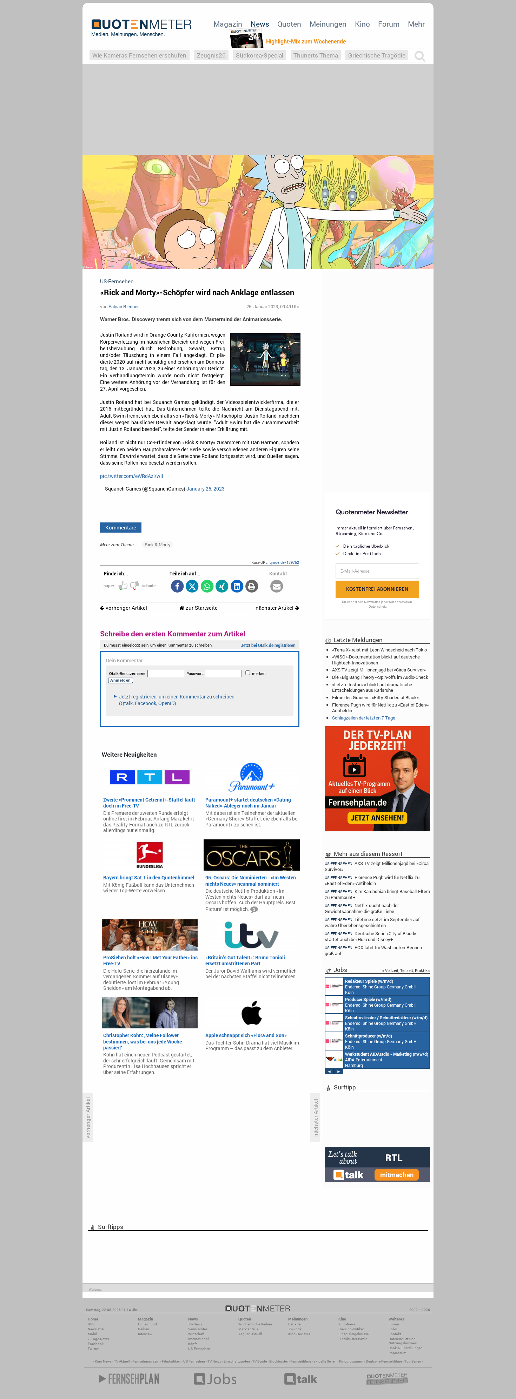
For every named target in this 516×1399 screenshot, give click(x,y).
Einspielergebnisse (353, 1334)
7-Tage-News (98, 1339)
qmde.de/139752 (284, 562)
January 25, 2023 (205, 489)
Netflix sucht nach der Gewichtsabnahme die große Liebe (362, 908)
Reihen (143, 1329)
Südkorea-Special (259, 55)
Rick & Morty (158, 544)
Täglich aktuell (250, 1334)
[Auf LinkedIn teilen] (236, 586)
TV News (214, 1361)
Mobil (92, 1334)
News (260, 24)
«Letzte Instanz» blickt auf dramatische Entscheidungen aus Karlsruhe (372, 687)
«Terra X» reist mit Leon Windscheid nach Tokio (379, 650)
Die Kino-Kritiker (351, 1329)
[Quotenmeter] (141, 28)
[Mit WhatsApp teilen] (206, 586)
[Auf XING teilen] (222, 586)
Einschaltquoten (237, 1361)
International (198, 1339)
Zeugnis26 (211, 55)
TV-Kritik (295, 1329)
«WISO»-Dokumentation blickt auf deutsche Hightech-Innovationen (376, 659)
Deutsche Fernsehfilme (384, 1361)
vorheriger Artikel (125, 607)
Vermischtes (197, 1329)
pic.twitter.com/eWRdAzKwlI (131, 476)
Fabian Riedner (123, 306)
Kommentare (120, 527)
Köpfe (192, 1343)
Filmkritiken (171, 1361)
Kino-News (347, 1324)
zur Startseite (201, 607)
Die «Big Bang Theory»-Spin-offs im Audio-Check (380, 677)
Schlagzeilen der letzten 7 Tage (363, 718)
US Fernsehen (194, 1361)
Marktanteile (248, 1329)
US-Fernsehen (199, 1348)
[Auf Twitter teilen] (192, 586)
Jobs (393, 1329)
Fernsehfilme (300, 1361)
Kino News (103, 1361)
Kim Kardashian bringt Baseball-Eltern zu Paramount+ (377, 894)
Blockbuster (278, 1361)
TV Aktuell (122, 1361)
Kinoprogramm (351, 1361)
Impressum (397, 1353)
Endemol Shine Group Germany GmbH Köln (381, 986)
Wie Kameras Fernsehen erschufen (139, 55)
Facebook (96, 1343)
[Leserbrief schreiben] (276, 586)
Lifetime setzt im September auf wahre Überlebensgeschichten (372, 922)
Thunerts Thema (315, 55)
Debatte (294, 1324)
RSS (91, 1324)
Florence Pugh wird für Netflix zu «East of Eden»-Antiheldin (380, 708)
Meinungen (328, 24)
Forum (388, 24)
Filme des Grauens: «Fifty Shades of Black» (375, 697)
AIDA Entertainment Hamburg (386, 1059)
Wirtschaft (196, 1334)
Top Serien (412, 1361)
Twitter (93, 1348)
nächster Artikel (275, 607)
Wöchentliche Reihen (255, 1324)
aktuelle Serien (325, 1361)
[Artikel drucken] (251, 586)
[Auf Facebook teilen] (177, 586)
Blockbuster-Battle (352, 1339)
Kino (362, 24)
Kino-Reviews (299, 1334)
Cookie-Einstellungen (406, 1348)
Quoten (289, 24)
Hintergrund (147, 1324)
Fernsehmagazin (145, 1361)
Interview (145, 1334)
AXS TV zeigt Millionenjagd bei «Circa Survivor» (379, 670)
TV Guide (259, 1361)
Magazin (227, 24)
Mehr (416, 24)
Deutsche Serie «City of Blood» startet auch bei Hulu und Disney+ (370, 936)
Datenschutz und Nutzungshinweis (403, 1341)
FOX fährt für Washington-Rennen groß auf (373, 950)
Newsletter (96, 1329)
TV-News (195, 1324)
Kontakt (395, 1334)
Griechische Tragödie (376, 55)
